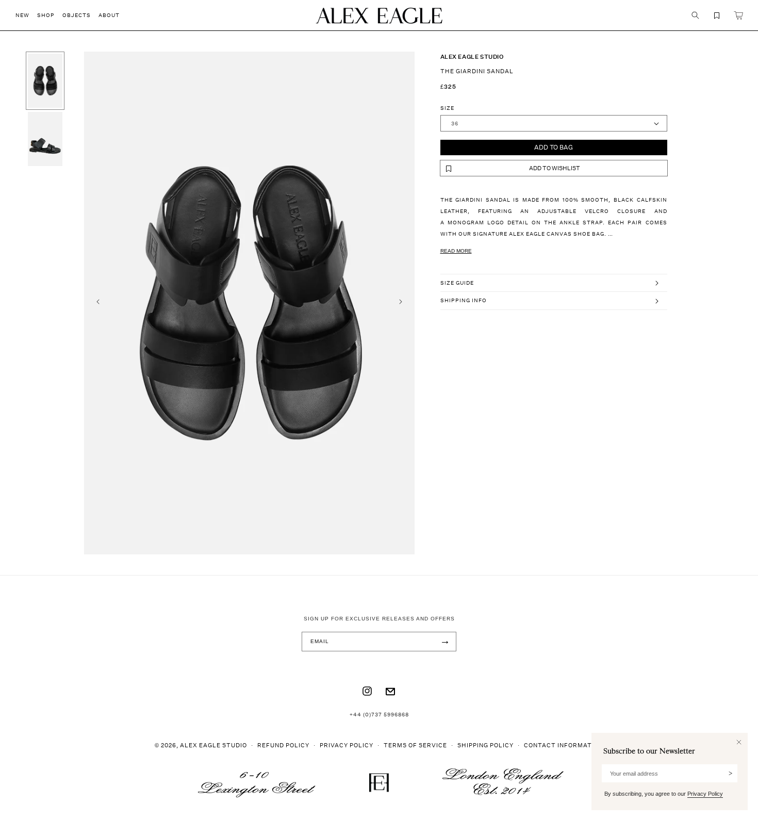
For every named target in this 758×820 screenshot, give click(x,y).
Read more (456, 251)
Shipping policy (485, 745)
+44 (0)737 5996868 (379, 714)
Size (447, 107)
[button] (26, 15)
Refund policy (283, 745)
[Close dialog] (739, 742)
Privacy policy (346, 745)
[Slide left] (98, 301)
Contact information (563, 745)
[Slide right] (400, 301)
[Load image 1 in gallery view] (45, 81)
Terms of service (415, 745)
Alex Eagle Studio (213, 745)
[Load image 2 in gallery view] (45, 139)
